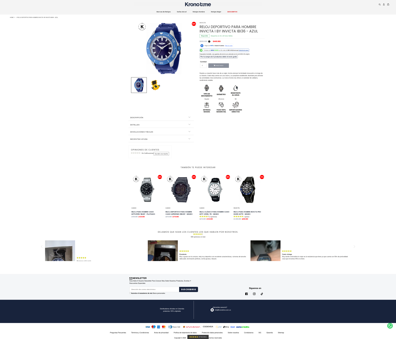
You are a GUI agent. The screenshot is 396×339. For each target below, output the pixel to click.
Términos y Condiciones (140, 332)
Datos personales (158, 293)
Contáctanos (248, 332)
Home (12, 17)
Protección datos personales (212, 332)
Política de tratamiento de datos (185, 332)
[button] (42, 246)
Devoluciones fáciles (141, 132)
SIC (260, 332)
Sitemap (281, 332)
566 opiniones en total (198, 237)
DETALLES (135, 125)
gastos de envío (220, 54)
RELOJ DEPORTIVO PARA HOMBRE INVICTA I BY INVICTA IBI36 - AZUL (37, 17)
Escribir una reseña (161, 154)
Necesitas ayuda (139, 139)
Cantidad (203, 62)
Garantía (269, 332)
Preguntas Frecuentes (118, 332)
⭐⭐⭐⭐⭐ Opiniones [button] (198, 337)
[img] (198, 234)
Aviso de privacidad (161, 332)
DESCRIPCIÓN (136, 117)
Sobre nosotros (233, 332)
